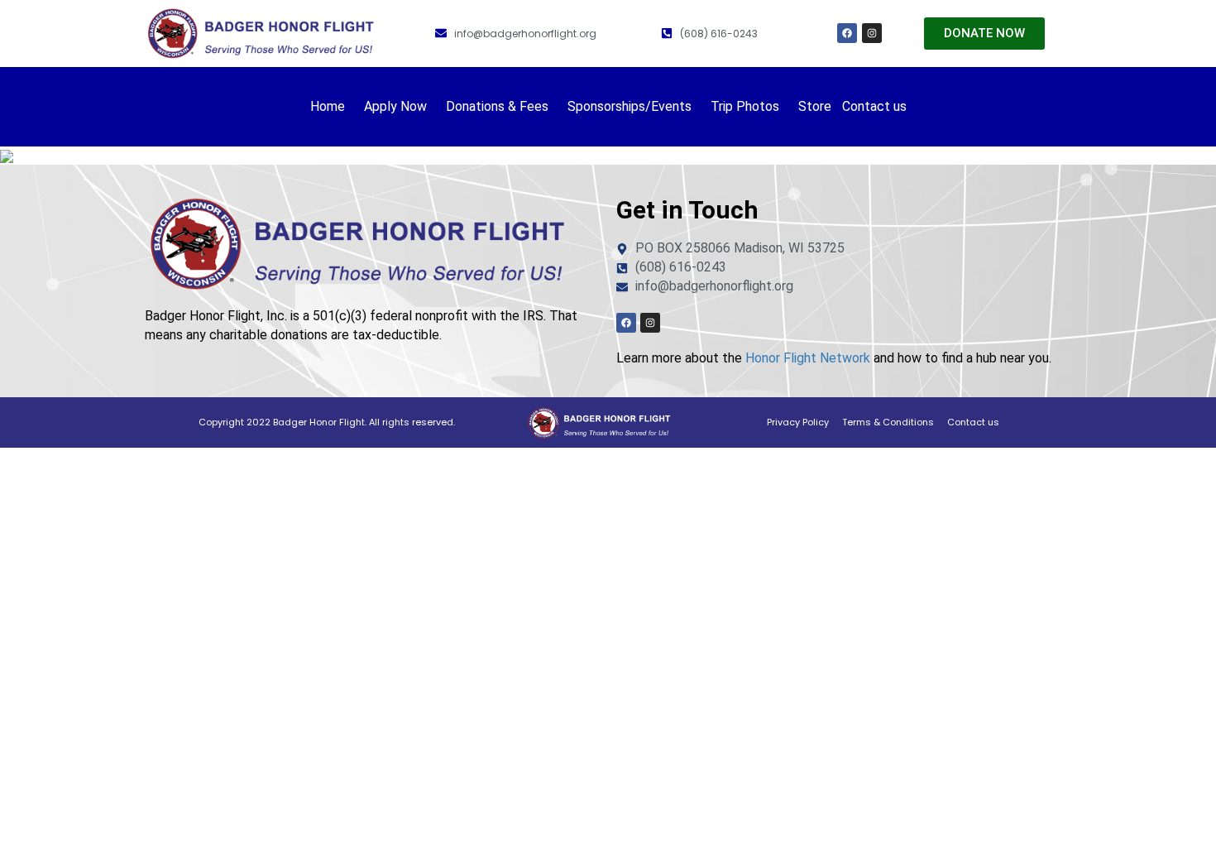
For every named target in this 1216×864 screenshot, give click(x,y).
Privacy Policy (798, 422)
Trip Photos (745, 106)
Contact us (874, 106)
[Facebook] (847, 33)
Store (814, 106)
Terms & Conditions (888, 422)
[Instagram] (872, 33)
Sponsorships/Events (629, 106)
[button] (331, 107)
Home (327, 106)
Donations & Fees (497, 106)
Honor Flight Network (807, 358)
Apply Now (395, 106)
